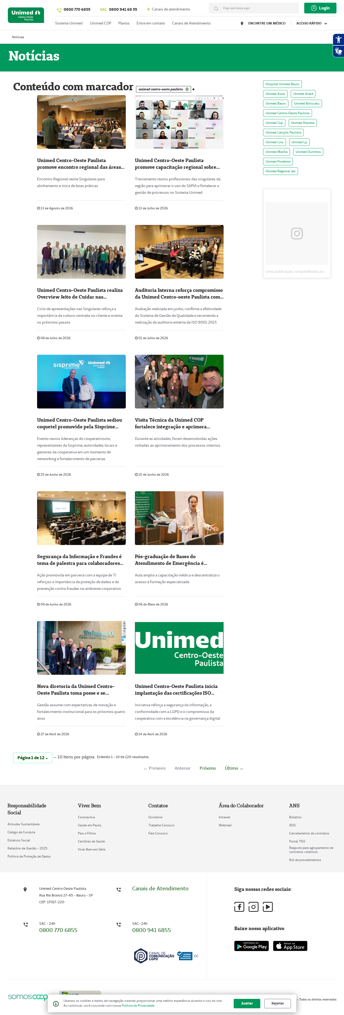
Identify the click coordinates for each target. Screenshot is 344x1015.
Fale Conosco (158, 833)
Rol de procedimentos (305, 860)
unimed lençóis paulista (283, 132)
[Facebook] (239, 907)
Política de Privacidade (138, 1005)
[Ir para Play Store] (251, 946)
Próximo (208, 768)
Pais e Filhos (87, 833)
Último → (234, 768)
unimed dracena (302, 123)
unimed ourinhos (308, 152)
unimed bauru (276, 103)
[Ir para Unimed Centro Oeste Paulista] (26, 16)
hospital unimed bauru (282, 84)
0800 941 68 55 (118, 9)
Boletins (295, 817)
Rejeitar (277, 1003)
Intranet (224, 817)
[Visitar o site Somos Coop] (30, 997)
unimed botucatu (307, 103)
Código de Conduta (21, 832)
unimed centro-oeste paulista (288, 113)
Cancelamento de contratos (309, 833)
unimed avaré (303, 94)
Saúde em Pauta (89, 825)
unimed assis (275, 94)
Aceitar (247, 1003)
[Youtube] (268, 907)
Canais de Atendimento (160, 888)
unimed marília (277, 152)
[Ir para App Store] (290, 946)
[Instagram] (254, 907)
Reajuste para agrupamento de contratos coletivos (311, 850)
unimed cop (274, 123)
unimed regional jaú (281, 171)
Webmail (225, 825)
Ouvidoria (155, 817)
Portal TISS (297, 841)
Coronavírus (86, 817)
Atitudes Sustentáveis (24, 824)
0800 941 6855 (151, 930)
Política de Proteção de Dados (29, 856)
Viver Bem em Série (91, 849)
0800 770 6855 (77, 9)
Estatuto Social (19, 840)
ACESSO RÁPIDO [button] (309, 23)
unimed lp (299, 142)
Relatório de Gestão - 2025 (27, 848)
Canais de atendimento (170, 9)
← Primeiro (155, 768)
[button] (32, 757)
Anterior (183, 768)
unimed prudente (278, 161)
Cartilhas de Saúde (91, 841)
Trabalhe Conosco (161, 825)
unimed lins (275, 142)
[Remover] (187, 89)
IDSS (292, 825)
